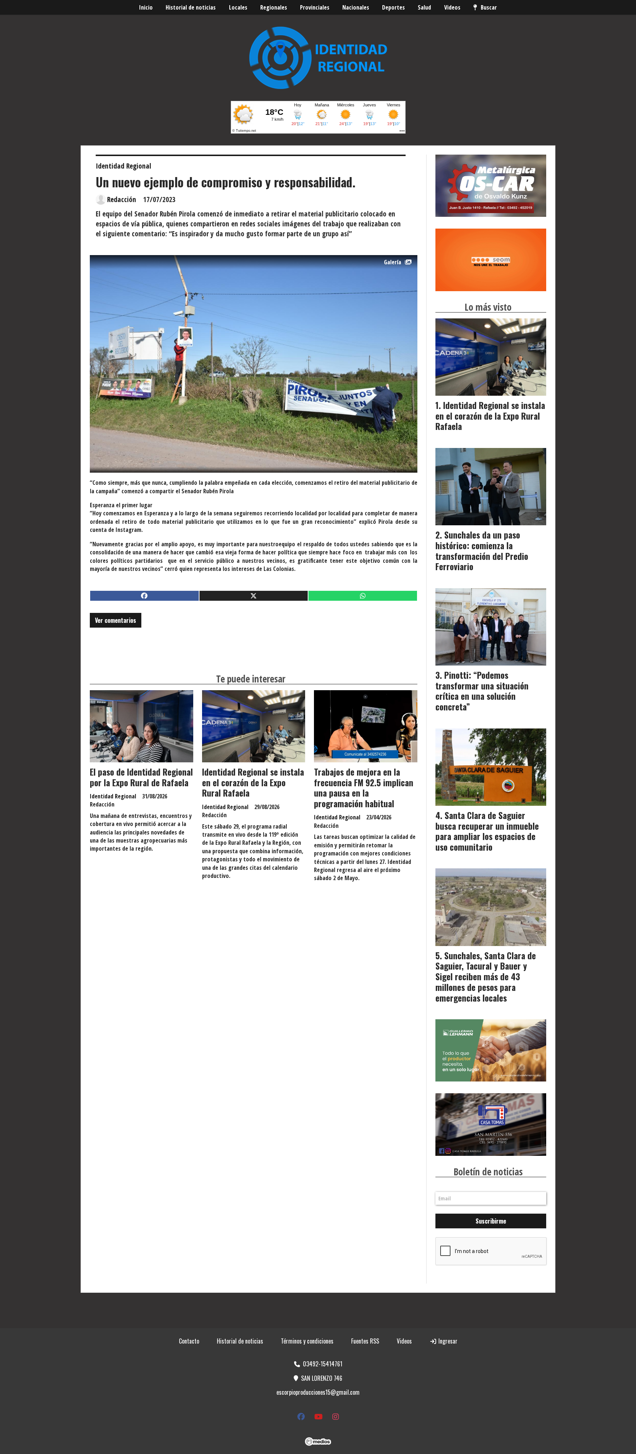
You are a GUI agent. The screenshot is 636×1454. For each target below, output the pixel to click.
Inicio (146, 7)
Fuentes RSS (365, 1341)
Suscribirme (491, 1221)
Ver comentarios (115, 620)
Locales (238, 7)
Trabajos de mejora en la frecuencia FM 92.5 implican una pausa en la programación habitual (363, 788)
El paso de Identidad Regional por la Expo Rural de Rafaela (141, 777)
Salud (424, 7)
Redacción (121, 199)
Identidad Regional (123, 166)
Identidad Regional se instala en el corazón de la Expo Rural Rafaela (253, 783)
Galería (392, 262)
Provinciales (314, 7)
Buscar (489, 7)
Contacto (189, 1341)
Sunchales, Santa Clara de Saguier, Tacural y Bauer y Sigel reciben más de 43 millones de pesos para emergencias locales (485, 976)
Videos (452, 7)
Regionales (273, 7)
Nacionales (355, 7)
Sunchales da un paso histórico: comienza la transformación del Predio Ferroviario (481, 551)
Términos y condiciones (307, 1341)
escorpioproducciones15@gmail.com (318, 1392)
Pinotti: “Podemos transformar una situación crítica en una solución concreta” (482, 691)
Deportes (393, 7)
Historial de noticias (191, 7)
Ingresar (447, 1341)
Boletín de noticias (488, 1172)
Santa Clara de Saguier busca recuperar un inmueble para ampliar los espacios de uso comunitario (487, 831)
